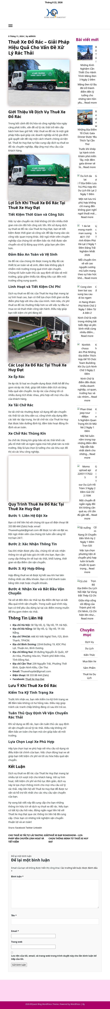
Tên (14, 915)
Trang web (16, 941)
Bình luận (17, 876)
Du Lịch (89, 648)
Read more (90, 102)
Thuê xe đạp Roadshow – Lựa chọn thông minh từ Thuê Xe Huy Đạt (68, 838)
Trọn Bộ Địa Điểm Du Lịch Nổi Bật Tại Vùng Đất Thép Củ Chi (87, 588)
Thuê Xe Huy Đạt (34, 679)
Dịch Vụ (89, 642)
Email (15, 931)
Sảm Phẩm (89, 667)
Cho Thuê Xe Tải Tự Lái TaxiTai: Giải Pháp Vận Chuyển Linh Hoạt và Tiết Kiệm (28, 838)
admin (32, 36)
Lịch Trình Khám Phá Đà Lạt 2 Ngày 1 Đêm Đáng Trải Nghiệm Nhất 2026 (87, 240)
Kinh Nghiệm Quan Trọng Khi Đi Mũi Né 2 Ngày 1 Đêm (87, 420)
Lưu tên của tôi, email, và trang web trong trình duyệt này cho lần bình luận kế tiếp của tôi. (53, 957)
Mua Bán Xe (89, 661)
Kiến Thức (89, 654)
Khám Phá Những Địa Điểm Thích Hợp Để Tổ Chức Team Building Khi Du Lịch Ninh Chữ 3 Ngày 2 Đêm (87, 359)
